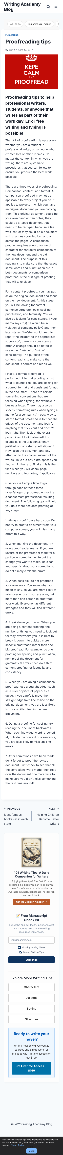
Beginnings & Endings (39, 23)
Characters (31, 987)
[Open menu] (56, 6)
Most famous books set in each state (16, 816)
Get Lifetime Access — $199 (31, 1068)
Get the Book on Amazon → (31, 901)
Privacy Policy (17, 1145)
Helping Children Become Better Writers (48, 816)
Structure (31, 1019)
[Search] (48, 7)
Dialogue (31, 997)
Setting (31, 1008)
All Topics (15, 23)
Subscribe (31, 959)
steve (12, 49)
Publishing (12, 35)
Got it (31, 1151)
